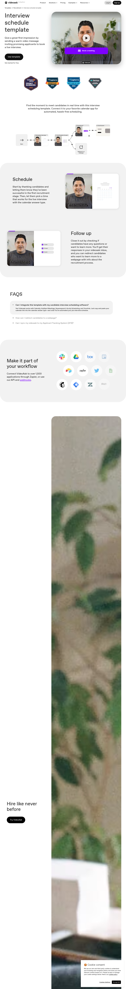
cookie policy (113, 974)
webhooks (25, 379)
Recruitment (17, 8)
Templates (8, 8)
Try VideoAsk (16, 819)
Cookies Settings (104, 982)
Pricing (62, 3)
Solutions (52, 3)
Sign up (117, 3)
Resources (84, 3)
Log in (108, 3)
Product (43, 3)
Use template (14, 56)
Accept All (116, 982)
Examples (72, 3)
